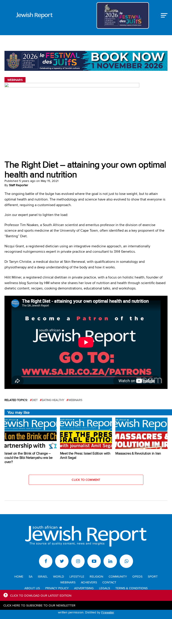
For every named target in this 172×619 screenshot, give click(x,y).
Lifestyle (76, 576)
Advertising (84, 588)
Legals (104, 588)
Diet (35, 400)
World (58, 576)
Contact (109, 582)
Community (118, 576)
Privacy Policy (57, 588)
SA (30, 576)
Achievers (89, 582)
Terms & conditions (131, 588)
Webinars (75, 400)
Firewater (107, 612)
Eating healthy (53, 400)
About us (32, 588)
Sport (153, 576)
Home (18, 576)
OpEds (137, 576)
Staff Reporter (18, 185)
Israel (43, 576)
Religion (96, 576)
